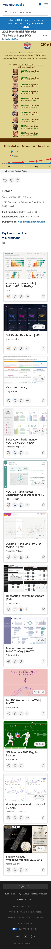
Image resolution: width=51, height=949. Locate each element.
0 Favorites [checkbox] (11, 197)
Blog (13, 894)
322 (27, 348)
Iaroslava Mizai (12, 339)
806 (42, 848)
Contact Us (30, 899)
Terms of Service (29, 906)
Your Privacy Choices (28, 929)
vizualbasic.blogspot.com (31, 221)
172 (27, 557)
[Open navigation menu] (46, 5)
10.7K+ (41, 692)
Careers (19, 899)
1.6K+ (41, 744)
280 (27, 296)
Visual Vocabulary (16, 387)
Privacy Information (19, 912)
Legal (16, 906)
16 (26, 609)
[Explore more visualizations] (39, 4)
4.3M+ (41, 379)
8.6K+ (41, 535)
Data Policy (36, 912)
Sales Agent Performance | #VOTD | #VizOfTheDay (22, 441)
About (26, 894)
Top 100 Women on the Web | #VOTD (23, 702)
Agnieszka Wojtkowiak (16, 447)
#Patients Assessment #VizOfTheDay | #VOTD (20, 650)
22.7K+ (41, 327)
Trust (6, 894)
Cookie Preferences (25, 923)
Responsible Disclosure (20, 918)
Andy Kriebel (11, 391)
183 (27, 714)
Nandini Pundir (12, 707)
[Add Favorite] (43, 296)
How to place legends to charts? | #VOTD (25, 806)
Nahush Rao (12, 39)
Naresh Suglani (13, 864)
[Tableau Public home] (13, 5)
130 (42, 640)
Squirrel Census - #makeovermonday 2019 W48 (24, 858)
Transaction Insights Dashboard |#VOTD (25, 597)
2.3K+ (41, 587)
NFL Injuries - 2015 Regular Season (22, 754)
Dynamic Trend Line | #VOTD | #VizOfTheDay (24, 545)
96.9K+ (41, 483)
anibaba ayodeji (13, 603)
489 (27, 818)
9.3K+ (28, 401)
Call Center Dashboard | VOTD (24, 335)
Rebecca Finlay (12, 499)
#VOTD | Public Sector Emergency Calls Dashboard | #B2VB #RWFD (24, 493)
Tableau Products (39, 894)
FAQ (19, 894)
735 (27, 505)
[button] (18, 936)
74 (26, 453)
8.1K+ (41, 431)
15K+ (42, 275)
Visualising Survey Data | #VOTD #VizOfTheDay (21, 285)
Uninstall (38, 918)
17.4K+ (41, 796)
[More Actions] (45, 35)
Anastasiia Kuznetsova (16, 812)
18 (26, 870)
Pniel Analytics (12, 655)
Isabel (8, 290)
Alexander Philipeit (14, 551)
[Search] (6, 13)
